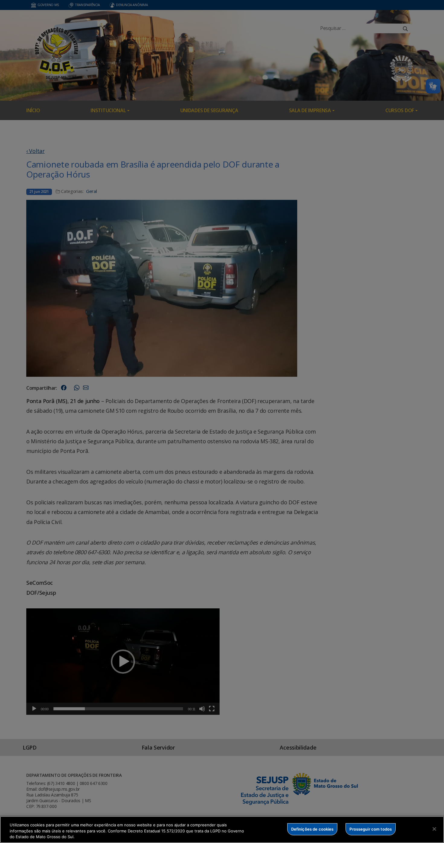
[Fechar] (434, 828)
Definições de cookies (312, 828)
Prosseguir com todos (370, 828)
